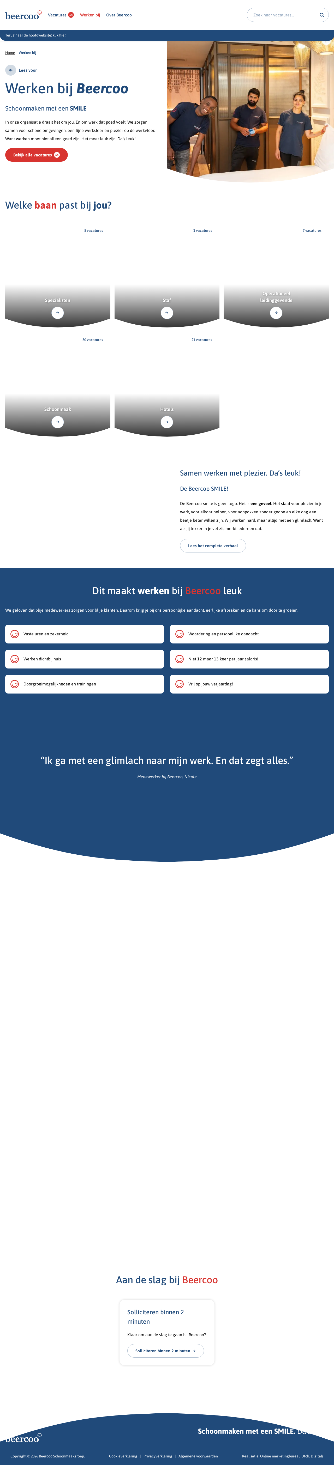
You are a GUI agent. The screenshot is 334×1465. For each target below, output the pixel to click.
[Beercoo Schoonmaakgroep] (23, 15)
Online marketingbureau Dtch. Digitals (292, 1456)
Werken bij (90, 15)
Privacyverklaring (158, 1456)
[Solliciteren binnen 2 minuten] (167, 1332)
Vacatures (60, 15)
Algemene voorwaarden (198, 1456)
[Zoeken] (322, 15)
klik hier (59, 35)
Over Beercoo (119, 15)
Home (10, 53)
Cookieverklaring (123, 1456)
